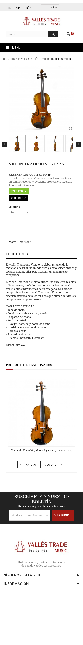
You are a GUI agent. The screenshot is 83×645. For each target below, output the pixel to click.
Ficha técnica (17, 254)
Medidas (14, 207)
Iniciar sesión (20, 8)
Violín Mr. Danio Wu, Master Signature (41, 450)
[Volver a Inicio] (4, 59)
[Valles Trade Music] (41, 19)
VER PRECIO (18, 198)
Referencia (18, 174)
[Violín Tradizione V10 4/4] (17, 143)
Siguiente (78, 144)
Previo (4, 144)
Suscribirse (63, 515)
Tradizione (24, 242)
